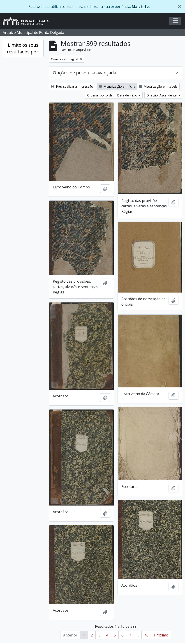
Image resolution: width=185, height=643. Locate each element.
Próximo (161, 635)
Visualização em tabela (160, 86)
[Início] (27, 21)
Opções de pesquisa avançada (84, 73)
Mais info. (141, 6)
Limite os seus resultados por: (23, 48)
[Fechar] (179, 6)
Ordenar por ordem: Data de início (112, 95)
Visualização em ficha (119, 86)
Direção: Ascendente (162, 95)
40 (146, 635)
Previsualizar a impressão (74, 86)
